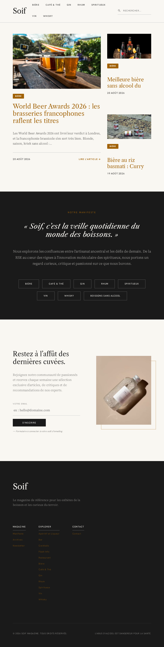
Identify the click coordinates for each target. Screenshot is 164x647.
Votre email (20, 403)
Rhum (81, 4)
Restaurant (45, 557)
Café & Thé (53, 4)
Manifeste (18, 533)
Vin (34, 16)
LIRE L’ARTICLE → (90, 159)
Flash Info (44, 551)
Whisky (48, 16)
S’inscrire (29, 422)
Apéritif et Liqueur (49, 533)
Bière (35, 4)
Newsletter (19, 545)
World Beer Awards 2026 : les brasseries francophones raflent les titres (56, 113)
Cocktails (44, 545)
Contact (76, 533)
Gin (69, 4)
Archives (17, 539)
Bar (41, 539)
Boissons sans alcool (105, 295)
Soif (19, 11)
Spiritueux (98, 4)
